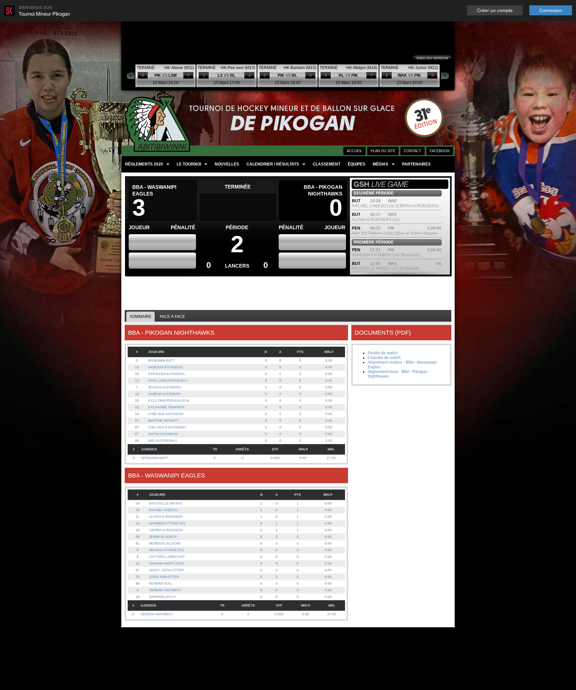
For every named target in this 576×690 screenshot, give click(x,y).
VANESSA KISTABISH (165, 367)
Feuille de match (383, 353)
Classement (326, 164)
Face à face (172, 316)
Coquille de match (384, 357)
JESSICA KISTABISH (164, 387)
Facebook (440, 151)
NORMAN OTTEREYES (167, 523)
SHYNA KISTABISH (163, 434)
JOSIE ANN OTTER (164, 577)
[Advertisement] (288, 293)
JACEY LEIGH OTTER (166, 570)
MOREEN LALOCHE (165, 543)
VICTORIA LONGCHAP (167, 557)
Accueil (354, 151)
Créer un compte (495, 10)
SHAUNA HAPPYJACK (166, 563)
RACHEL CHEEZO (163, 510)
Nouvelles (227, 164)
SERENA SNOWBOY (165, 590)
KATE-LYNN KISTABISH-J (168, 380)
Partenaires (416, 164)
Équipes (356, 164)
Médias (380, 164)
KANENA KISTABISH (164, 394)
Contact (412, 151)
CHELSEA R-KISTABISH (167, 427)
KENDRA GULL (161, 583)
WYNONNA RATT (161, 360)
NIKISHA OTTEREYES (166, 550)
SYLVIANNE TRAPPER (166, 407)
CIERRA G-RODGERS (166, 530)
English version (432, 58)
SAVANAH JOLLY (162, 597)
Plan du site (383, 151)
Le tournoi (189, 164)
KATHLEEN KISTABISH (166, 374)
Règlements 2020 (144, 164)
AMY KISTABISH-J (162, 440)
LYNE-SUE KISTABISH (165, 414)
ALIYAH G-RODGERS (166, 517)
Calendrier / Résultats (272, 164)
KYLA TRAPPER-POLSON (168, 400)
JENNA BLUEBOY (163, 537)
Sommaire (140, 316)
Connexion (550, 10)
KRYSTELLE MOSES (165, 503)
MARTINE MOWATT (163, 420)
